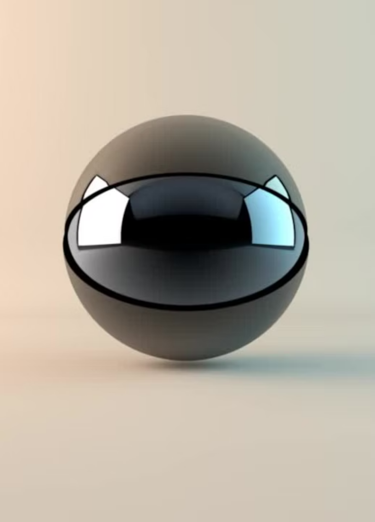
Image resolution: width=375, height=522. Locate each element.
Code (101, 278)
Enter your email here (114, 251)
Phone (130, 278)
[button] (282, 191)
